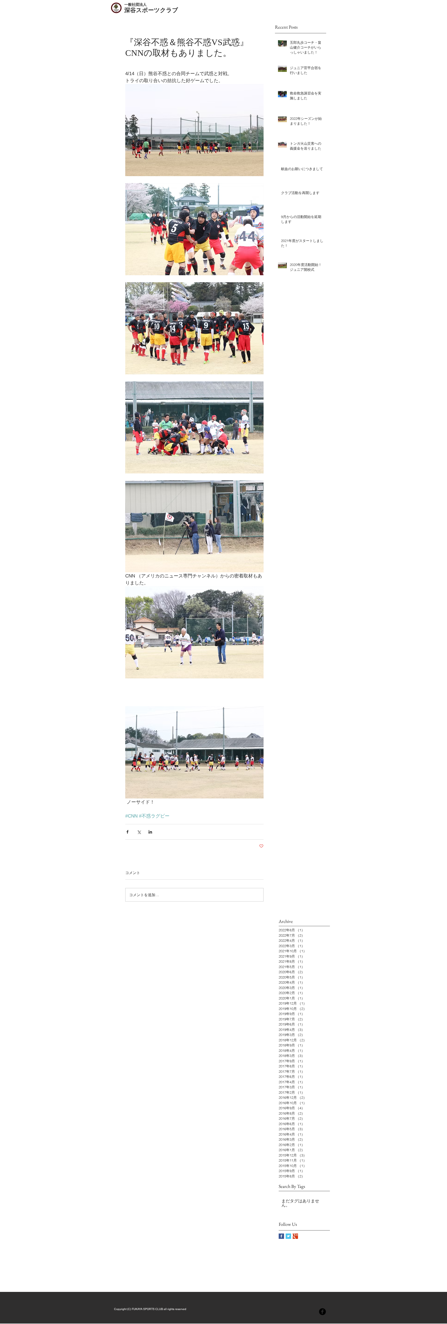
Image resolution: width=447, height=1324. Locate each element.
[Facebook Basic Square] (281, 1236)
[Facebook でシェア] (127, 832)
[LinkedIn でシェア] (150, 832)
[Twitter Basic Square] (288, 1236)
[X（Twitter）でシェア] (139, 832)
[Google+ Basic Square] (295, 1236)
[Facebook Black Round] (322, 1311)
